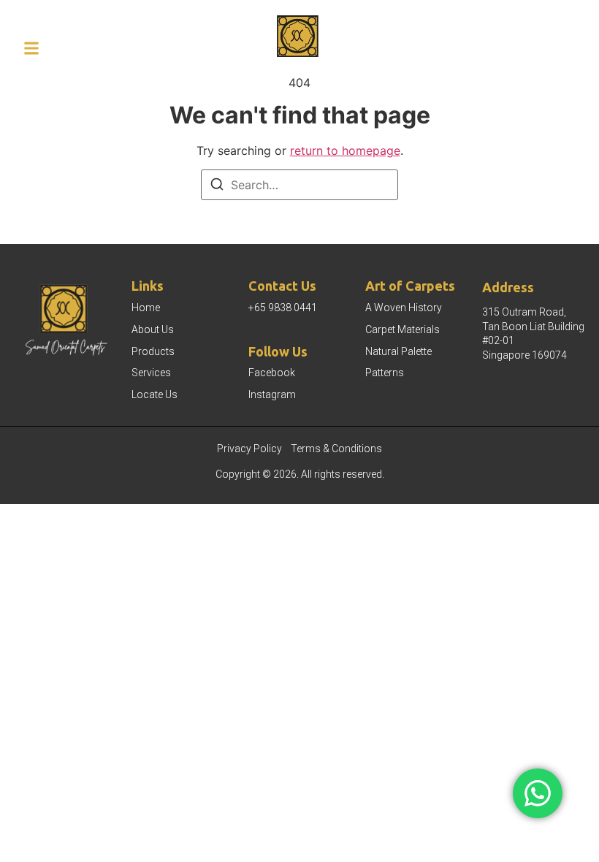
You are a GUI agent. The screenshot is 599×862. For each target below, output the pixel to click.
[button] (31, 48)
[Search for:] (299, 184)
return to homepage (345, 150)
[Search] (217, 186)
